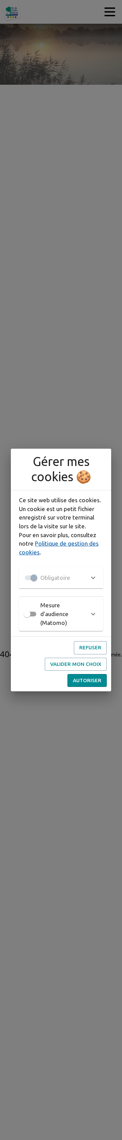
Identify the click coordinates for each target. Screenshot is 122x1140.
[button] (61, 577)
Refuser (90, 647)
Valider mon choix (75, 664)
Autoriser (87, 680)
